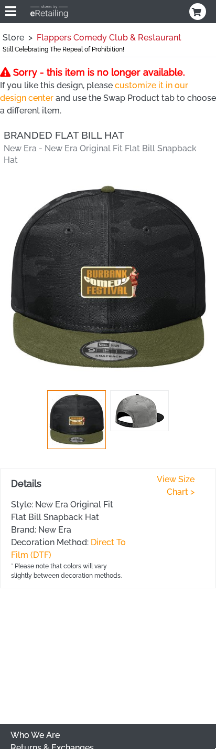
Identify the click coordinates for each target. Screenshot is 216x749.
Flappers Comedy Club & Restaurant (109, 38)
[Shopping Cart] (199, 11)
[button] (76, 420)
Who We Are (35, 735)
